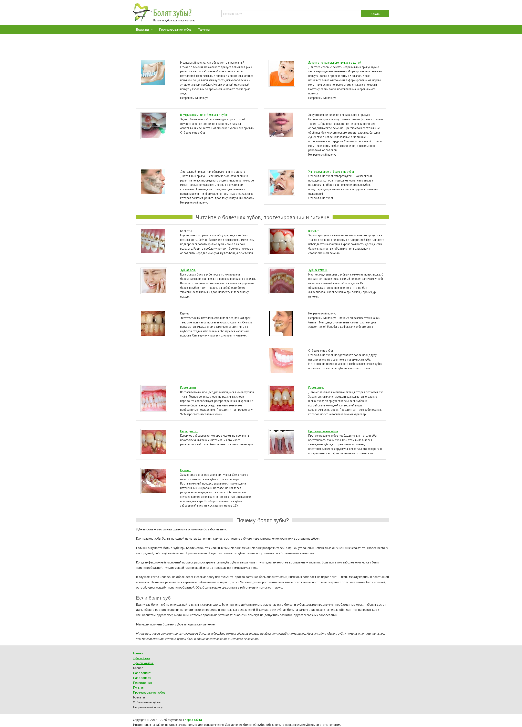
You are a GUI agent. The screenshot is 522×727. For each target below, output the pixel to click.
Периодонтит (189, 431)
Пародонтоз (316, 388)
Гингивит (313, 231)
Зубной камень (317, 270)
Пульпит (185, 470)
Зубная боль (188, 270)
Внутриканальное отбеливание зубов (204, 115)
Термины (204, 29)
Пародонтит (188, 388)
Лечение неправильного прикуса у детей (334, 62)
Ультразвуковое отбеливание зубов (331, 172)
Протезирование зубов (175, 29)
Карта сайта (193, 720)
